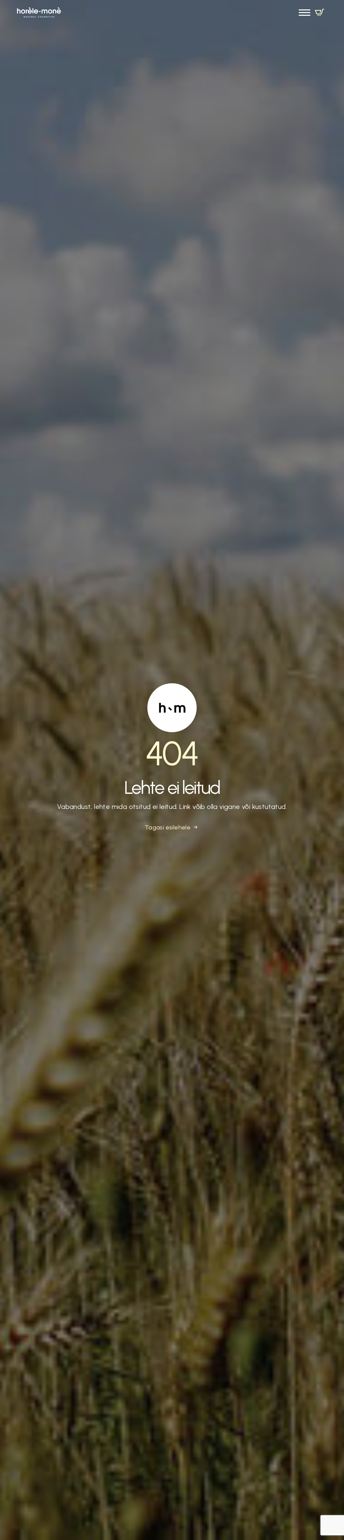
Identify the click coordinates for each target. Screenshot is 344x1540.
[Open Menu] (304, 12)
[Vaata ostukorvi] (319, 12)
